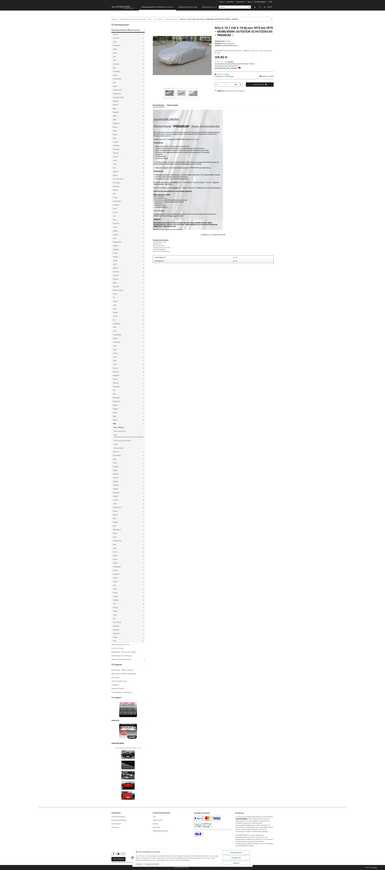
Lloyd (115, 357)
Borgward (116, 123)
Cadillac (115, 142)
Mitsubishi (116, 398)
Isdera (115, 294)
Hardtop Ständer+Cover (119, 681)
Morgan (115, 409)
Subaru (115, 570)
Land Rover (116, 342)
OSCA (115, 463)
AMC (114, 60)
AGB (154, 816)
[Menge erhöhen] (240, 84)
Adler (115, 42)
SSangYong (117, 567)
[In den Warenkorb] (154, 25)
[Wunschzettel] (259, 7)
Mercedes (116, 386)
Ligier (115, 349)
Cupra (115, 160)
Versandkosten (116, 824)
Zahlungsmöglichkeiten (119, 820)
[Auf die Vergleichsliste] (202, 30)
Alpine (115, 53)
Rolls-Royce (117, 529)
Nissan (115, 420)
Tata (114, 585)
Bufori (115, 131)
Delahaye (116, 186)
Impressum (156, 827)
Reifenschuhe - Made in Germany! (122, 670)
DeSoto (115, 190)
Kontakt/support (260, 2)
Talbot (115, 581)
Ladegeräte (115, 685)
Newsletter (115, 827)
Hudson (115, 268)
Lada (114, 331)
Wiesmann (116, 633)
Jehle (115, 309)
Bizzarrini (116, 112)
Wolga (115, 637)
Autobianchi (117, 94)
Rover (115, 533)
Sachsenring (117, 541)
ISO (114, 297)
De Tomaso (116, 183)
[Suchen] (249, 7)
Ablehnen (236, 863)
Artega (115, 75)
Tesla (114, 589)
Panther (115, 478)
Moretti (115, 405)
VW (114, 618)
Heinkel (115, 257)
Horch (115, 264)
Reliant (115, 511)
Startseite (230, 2)
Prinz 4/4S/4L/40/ (120, 431)
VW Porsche (117, 622)
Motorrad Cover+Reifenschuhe (121, 659)
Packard (115, 466)
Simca (115, 552)
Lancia (115, 338)
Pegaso (115, 481)
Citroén (115, 157)
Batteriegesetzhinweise (160, 831)
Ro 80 (116, 444)
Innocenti (116, 286)
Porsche (115, 500)
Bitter (115, 108)
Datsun (115, 175)
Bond (114, 119)
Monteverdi (116, 401)
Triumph (115, 600)
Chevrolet (116, 149)
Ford (114, 220)
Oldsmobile (117, 455)
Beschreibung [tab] (158, 105)
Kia (114, 320)
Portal (221, 2)
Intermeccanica (118, 290)
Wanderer (116, 626)
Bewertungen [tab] (172, 105)
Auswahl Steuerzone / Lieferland (226, 68)
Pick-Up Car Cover (117, 648)
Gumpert (116, 249)
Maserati (116, 372)
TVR (114, 604)
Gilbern (115, 231)
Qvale (115, 504)
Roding (115, 522)
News (249, 2)
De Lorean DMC (118, 179)
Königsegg (116, 323)
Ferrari (115, 212)
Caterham (116, 145)
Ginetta (115, 234)
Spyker (115, 563)
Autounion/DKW (118, 97)
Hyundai (115, 275)
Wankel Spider (118, 448)
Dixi (114, 194)
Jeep (114, 305)
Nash (114, 416)
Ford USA (116, 223)
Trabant (115, 596)
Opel (114, 459)
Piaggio (115, 489)
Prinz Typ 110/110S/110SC (122, 440)
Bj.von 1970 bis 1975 (228, 43)
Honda (115, 260)
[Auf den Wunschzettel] (207, 30)
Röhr (114, 526)
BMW (115, 116)
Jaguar (115, 301)
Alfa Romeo (117, 45)
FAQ (270, 2)
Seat (114, 544)
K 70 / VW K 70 (119, 427)
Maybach (116, 375)
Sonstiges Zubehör (117, 688)
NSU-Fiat (116, 452)
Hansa (115, 253)
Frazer (115, 227)
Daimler (115, 171)
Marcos (115, 368)
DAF (114, 168)
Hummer (116, 271)
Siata (114, 548)
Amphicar (116, 64)
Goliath (115, 246)
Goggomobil (117, 242)
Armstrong (116, 71)
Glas (114, 238)
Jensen (115, 312)
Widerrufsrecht (158, 820)
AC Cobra (116, 38)
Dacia (115, 164)
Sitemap (155, 824)
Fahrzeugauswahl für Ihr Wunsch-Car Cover (125, 30)
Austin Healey (117, 90)
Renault (115, 515)
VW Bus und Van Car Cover (120, 644)
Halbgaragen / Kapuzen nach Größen (123, 652)
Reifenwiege (115, 677)
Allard (115, 49)
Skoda (115, 555)
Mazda (115, 379)
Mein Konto (240, 2)
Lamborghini (117, 335)
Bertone (115, 105)
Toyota (115, 592)
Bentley (115, 101)
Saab (114, 537)
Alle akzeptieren (236, 852)
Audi (114, 82)
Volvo (115, 615)
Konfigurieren (236, 858)
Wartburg (116, 630)
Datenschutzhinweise (118, 816)
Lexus (115, 346)
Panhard (116, 474)
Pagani (115, 470)
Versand (230, 62)
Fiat (114, 216)
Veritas (115, 611)
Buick (115, 138)
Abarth (115, 34)
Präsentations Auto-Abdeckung (121, 656)
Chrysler (116, 153)
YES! (114, 641)
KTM (114, 327)
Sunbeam (116, 574)
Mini (114, 394)
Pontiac (115, 496)
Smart (115, 559)
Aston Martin (117, 79)
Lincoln (115, 353)
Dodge (115, 197)
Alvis (114, 56)
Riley (114, 518)
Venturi (115, 607)
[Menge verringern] (217, 84)
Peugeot (116, 485)
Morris (115, 412)
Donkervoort (117, 201)
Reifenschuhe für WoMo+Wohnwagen (123, 674)
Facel (115, 208)
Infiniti (115, 283)
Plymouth (116, 492)
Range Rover (117, 507)
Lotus (115, 364)
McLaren (116, 383)
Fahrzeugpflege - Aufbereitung (121, 692)
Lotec (115, 360)
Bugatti (115, 134)
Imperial (115, 279)
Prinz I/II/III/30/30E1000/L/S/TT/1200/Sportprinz (129, 436)
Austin (115, 86)
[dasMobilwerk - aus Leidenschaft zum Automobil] (122, 7)
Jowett (115, 316)
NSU (114, 424)
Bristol (115, 127)
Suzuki (115, 578)
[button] (255, 7)
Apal (114, 68)
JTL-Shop (374, 867)
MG (114, 390)
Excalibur (116, 205)
